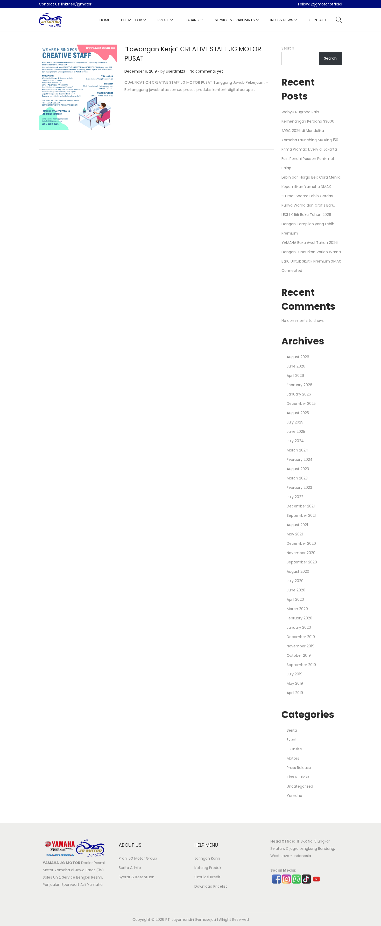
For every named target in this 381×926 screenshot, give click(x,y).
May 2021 (295, 534)
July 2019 (294, 674)
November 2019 (300, 646)
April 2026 (295, 375)
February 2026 (299, 384)
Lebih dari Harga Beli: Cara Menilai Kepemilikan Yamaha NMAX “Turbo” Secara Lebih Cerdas (311, 187)
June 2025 (296, 431)
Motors (293, 758)
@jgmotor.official (326, 4)
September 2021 (301, 515)
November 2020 (301, 552)
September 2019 (301, 664)
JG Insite (294, 749)
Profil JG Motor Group (138, 858)
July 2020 (295, 580)
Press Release (299, 767)
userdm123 (175, 71)
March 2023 (297, 478)
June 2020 (296, 590)
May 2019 (295, 683)
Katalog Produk (207, 867)
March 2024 (297, 450)
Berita (292, 730)
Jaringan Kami (207, 858)
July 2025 (295, 422)
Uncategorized (300, 786)
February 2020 (299, 618)
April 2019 (295, 692)
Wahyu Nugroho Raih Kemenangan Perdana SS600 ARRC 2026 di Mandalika (307, 121)
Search (287, 48)
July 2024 (295, 440)
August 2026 (298, 356)
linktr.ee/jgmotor (76, 4)
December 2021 (301, 506)
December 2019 (301, 636)
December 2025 (301, 403)
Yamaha (294, 795)
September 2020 (302, 562)
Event (292, 739)
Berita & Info (130, 867)
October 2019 (299, 655)
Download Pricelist (210, 886)
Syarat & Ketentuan (136, 877)
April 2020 (295, 599)
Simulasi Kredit (207, 877)
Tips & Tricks (298, 777)
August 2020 (298, 571)
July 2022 (295, 496)
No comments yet (206, 71)
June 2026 (296, 366)
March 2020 (297, 608)
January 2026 (299, 394)
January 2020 (299, 627)
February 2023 (299, 487)
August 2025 (298, 412)
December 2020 (301, 543)
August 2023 (298, 468)
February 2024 (300, 459)
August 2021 (297, 524)
